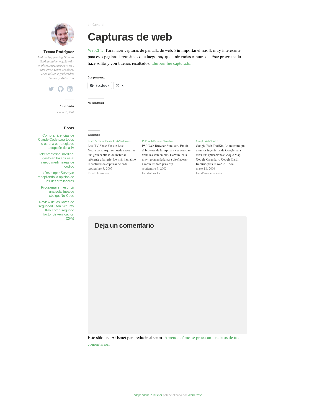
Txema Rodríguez (59, 52)
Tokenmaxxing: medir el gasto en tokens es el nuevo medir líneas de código (56, 160)
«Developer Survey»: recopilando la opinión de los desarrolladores (56, 177)
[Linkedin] (70, 88)
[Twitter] (51, 88)
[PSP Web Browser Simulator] (169, 157)
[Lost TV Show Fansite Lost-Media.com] (115, 157)
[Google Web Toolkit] (223, 157)
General (98, 24)
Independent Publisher (147, 395)
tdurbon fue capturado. (171, 63)
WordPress (195, 395)
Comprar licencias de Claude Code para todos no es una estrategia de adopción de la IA (56, 141)
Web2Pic (95, 50)
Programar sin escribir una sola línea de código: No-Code (57, 191)
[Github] (61, 88)
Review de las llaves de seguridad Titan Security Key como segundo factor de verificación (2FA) (56, 210)
